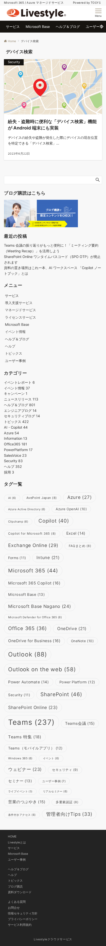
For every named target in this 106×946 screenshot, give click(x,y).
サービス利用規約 (20, 925)
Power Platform (77, 682)
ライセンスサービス (20, 317)
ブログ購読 (15, 886)
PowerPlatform (18, 450)
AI (12, 498)
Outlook (27, 654)
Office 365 (27, 628)
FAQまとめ (80, 546)
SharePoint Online (33, 707)
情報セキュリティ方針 (22, 913)
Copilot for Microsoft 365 (32, 533)
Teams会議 (80, 723)
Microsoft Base (26, 594)
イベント (51, 758)
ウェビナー (25, 769)
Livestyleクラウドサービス (53, 939)
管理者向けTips (69, 814)
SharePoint (61, 694)
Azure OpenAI (71, 509)
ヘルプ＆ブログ (19, 405)
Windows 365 (20, 758)
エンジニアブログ (20, 410)
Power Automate (28, 682)
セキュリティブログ (22, 416)
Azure (11, 433)
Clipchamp (18, 521)
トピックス (13, 353)
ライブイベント (20, 791)
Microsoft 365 (33, 570)
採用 (9, 472)
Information (15, 438)
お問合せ (14, 908)
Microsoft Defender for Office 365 (35, 617)
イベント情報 (15, 331)
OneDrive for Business (34, 640)
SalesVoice (15, 455)
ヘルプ (10, 346)
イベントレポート (19, 382)
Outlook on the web (42, 669)
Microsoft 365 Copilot (34, 583)
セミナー (20, 781)
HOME (12, 836)
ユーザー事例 (54, 781)
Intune (48, 557)
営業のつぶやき (26, 802)
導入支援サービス (19, 303)
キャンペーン (15, 393)
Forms (17, 558)
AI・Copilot (16, 427)
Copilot (53, 521)
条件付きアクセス (22, 815)
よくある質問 (17, 902)
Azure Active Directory (26, 509)
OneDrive (72, 628)
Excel (76, 533)
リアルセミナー (55, 791)
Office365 (15, 444)
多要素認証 (67, 802)
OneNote (82, 641)
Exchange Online (33, 545)
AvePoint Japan (41, 498)
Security (13, 461)
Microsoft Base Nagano (39, 606)
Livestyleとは (17, 842)
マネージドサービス (20, 310)
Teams (31, 722)
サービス (14, 848)
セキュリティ (65, 770)
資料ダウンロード (20, 892)
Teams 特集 (24, 736)
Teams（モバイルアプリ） (35, 748)
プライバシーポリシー (22, 919)
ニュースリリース (21, 399)
